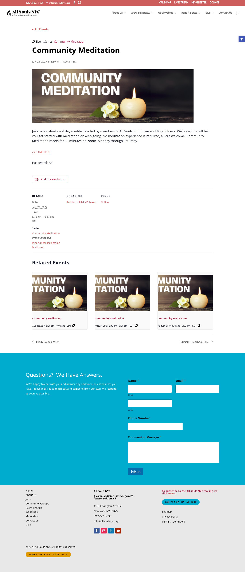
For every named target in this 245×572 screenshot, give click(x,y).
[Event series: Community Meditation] (73, 325)
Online (105, 202)
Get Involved (165, 13)
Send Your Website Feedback (48, 554)
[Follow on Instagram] (104, 530)
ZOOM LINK (41, 152)
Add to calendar (51, 179)
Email (180, 380)
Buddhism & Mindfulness (81, 202)
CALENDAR (165, 3)
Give (208, 13)
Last (130, 409)
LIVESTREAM (181, 3)
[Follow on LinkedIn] (111, 530)
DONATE (214, 3)
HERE (171, 493)
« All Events (40, 29)
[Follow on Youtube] (118, 530)
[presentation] (59, 292)
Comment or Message (144, 437)
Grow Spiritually (140, 13)
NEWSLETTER (199, 3)
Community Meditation (46, 233)
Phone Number (139, 418)
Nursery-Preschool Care (195, 342)
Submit (135, 471)
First (130, 395)
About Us (117, 13)
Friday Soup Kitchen (47, 342)
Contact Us (225, 13)
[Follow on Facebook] (97, 530)
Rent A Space (189, 13)
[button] (242, 39)
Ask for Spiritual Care (181, 502)
